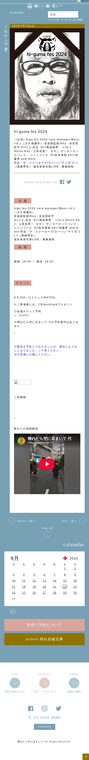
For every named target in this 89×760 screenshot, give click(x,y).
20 (44, 586)
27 (44, 592)
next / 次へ (69, 521)
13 (44, 580)
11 (24, 580)
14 (54, 580)
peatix (24, 315)
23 (75, 586)
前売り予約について (44, 625)
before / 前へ (26, 521)
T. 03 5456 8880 (44, 718)
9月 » (67, 611)
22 (65, 586)
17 (14, 586)
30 (75, 592)
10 (14, 580)
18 (24, 586)
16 (75, 580)
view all (47, 528)
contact (44, 726)
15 (65, 580)
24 (14, 592)
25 (24, 592)
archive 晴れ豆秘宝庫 (44, 639)
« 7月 (13, 611)
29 (65, 592)
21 (54, 586)
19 (34, 586)
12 (34, 580)
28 (54, 592)
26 (34, 592)
